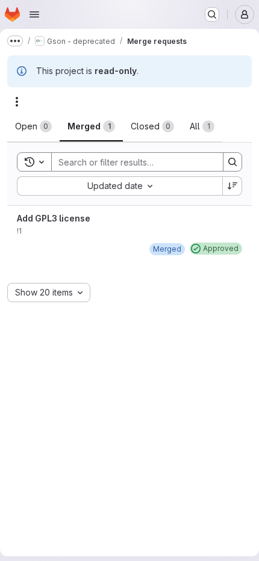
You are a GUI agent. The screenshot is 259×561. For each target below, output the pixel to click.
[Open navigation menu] (34, 14)
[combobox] (119, 186)
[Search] (232, 162)
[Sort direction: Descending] (232, 186)
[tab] (33, 126)
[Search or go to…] (212, 14)
